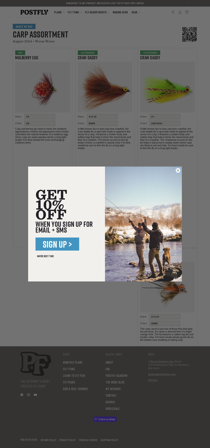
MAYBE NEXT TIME (45, 256)
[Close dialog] (178, 170)
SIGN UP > (57, 244)
